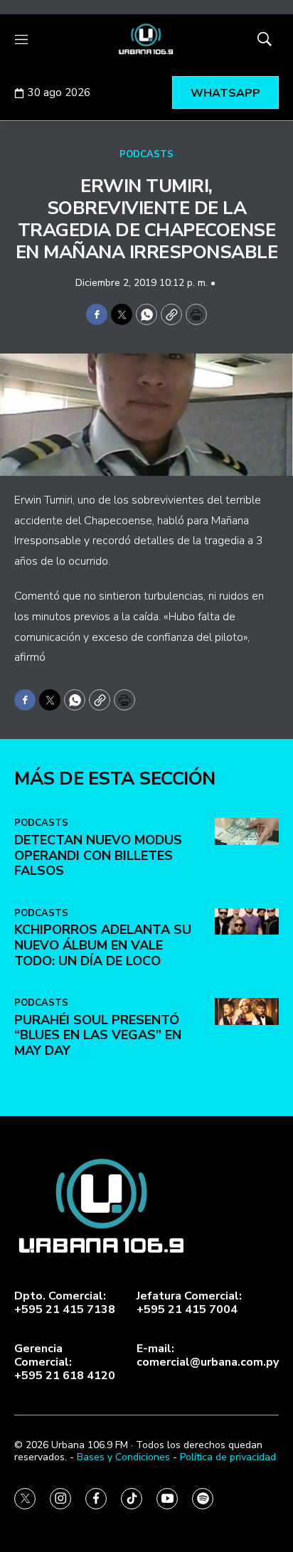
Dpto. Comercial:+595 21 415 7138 (64, 1303)
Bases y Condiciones (123, 1457)
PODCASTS (146, 154)
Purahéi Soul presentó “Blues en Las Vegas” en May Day (97, 1035)
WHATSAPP (225, 93)
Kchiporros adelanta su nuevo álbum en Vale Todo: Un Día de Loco (102, 945)
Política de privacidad (228, 1457)
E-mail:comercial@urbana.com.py (208, 1355)
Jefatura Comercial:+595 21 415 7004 (189, 1303)
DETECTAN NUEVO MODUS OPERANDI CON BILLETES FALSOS (98, 855)
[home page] (146, 39)
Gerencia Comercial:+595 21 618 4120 (64, 1362)
